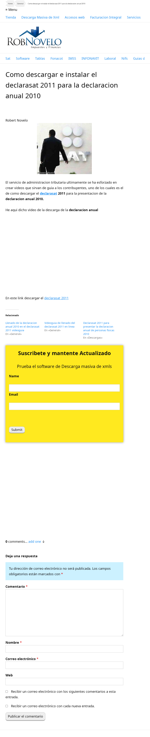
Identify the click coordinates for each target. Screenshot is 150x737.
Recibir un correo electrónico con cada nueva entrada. (53, 706)
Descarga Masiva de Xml (40, 17)
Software (23, 58)
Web (9, 675)
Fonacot (56, 58)
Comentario (16, 586)
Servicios (134, 17)
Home (10, 3)
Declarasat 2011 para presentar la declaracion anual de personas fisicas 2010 (98, 328)
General (20, 3)
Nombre (13, 642)
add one (34, 541)
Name (14, 376)
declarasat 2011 (56, 298)
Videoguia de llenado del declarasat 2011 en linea (59, 324)
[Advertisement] (64, 488)
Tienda (10, 17)
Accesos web (75, 17)
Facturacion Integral (105, 17)
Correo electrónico (21, 659)
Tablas (40, 58)
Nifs (124, 58)
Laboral (110, 58)
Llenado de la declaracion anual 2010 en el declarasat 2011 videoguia (22, 326)
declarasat (48, 193)
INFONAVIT (90, 58)
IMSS (72, 58)
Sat (7, 58)
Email (13, 394)
